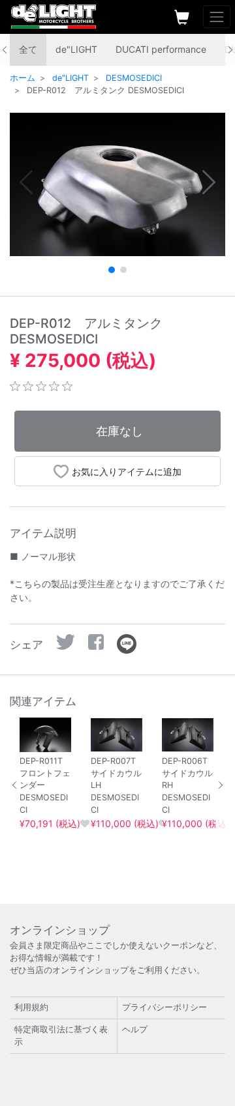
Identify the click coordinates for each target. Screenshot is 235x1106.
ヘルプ (135, 1029)
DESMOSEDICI (134, 78)
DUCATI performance (161, 49)
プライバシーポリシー (164, 1007)
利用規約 (31, 1007)
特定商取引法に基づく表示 (61, 1036)
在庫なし (119, 431)
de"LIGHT (76, 49)
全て (28, 49)
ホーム (22, 78)
